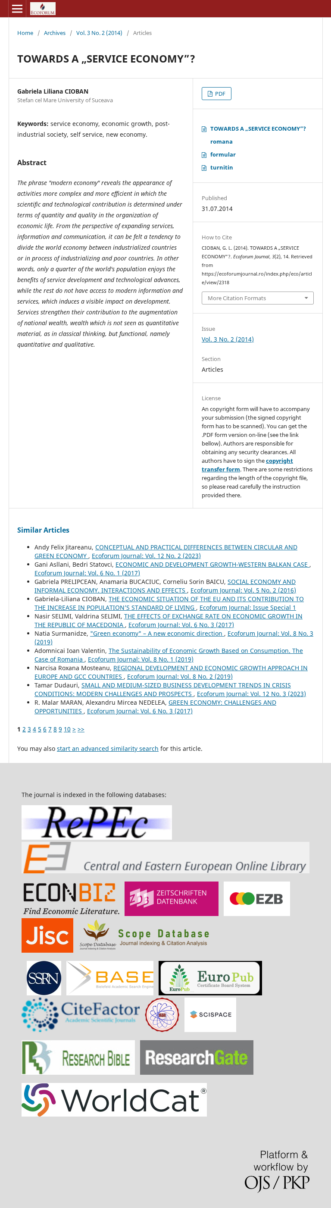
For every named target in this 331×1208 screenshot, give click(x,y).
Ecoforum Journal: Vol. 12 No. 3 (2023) (251, 694)
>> (81, 729)
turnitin (221, 167)
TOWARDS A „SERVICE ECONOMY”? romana (258, 135)
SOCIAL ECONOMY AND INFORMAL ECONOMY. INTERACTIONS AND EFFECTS (165, 585)
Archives (55, 33)
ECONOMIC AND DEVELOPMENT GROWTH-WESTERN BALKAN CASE (212, 564)
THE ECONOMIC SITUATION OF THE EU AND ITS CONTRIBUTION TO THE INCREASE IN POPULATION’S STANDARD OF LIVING (169, 603)
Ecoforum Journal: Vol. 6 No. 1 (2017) (87, 573)
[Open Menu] (17, 8)
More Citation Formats (237, 298)
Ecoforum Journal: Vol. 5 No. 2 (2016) (243, 590)
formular (223, 154)
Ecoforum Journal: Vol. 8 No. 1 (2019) (141, 659)
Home (25, 33)
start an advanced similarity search (108, 748)
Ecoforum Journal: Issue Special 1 (248, 607)
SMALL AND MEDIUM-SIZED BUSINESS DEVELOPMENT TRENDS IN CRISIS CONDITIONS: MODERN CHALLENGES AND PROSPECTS (162, 689)
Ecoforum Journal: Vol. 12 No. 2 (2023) (146, 556)
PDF (219, 93)
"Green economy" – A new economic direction (157, 633)
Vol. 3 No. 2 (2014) (99, 33)
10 (67, 729)
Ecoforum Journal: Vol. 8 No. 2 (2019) (180, 676)
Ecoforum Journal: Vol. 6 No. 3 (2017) (181, 625)
